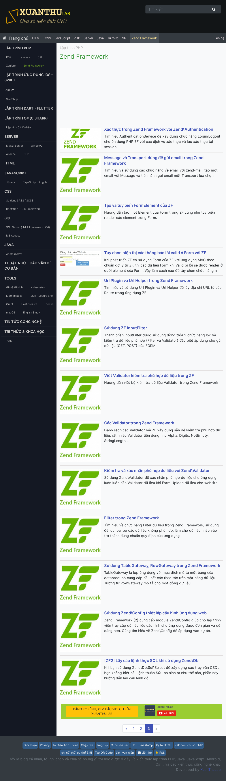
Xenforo (11, 65)
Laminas (24, 57)
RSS (162, 752)
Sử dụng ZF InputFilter (125, 328)
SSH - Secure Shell (42, 295)
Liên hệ (219, 38)
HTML (36, 38)
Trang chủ (18, 38)
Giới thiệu (30, 745)
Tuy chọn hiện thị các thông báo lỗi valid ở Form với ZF (155, 252)
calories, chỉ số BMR (189, 745)
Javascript (15, 173)
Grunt (9, 304)
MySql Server (14, 145)
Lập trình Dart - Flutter (28, 108)
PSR (8, 57)
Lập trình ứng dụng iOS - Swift (28, 77)
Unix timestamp (142, 745)
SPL (40, 57)
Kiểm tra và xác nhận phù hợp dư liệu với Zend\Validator (157, 470)
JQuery (10, 182)
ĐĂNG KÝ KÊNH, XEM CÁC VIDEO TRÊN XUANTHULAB (102, 711)
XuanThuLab (210, 769)
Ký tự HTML (164, 745)
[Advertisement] (141, 93)
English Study (31, 312)
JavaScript (62, 38)
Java (100, 38)
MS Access (13, 235)
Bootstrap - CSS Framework (23, 209)
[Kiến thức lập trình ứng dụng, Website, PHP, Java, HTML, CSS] (37, 16)
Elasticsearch (29, 304)
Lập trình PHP (17, 48)
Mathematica (14, 295)
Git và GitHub (14, 287)
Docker (49, 304)
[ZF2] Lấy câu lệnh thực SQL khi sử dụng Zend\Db (151, 660)
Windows (36, 145)
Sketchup (12, 99)
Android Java (14, 253)
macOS (10, 312)
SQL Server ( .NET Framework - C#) (28, 227)
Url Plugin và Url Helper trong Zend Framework (148, 280)
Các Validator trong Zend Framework (139, 423)
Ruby (9, 90)
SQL (125, 38)
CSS (48, 38)
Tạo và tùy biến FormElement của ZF (138, 205)
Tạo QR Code (104, 752)
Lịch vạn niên (125, 752)
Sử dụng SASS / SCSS (20, 200)
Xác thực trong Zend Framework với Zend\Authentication (158, 129)
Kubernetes (38, 287)
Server (88, 38)
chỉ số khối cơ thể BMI (76, 752)
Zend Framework (144, 38)
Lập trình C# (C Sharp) (26, 118)
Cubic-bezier (119, 745)
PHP (77, 38)
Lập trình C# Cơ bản (18, 127)
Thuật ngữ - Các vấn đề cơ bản (28, 265)
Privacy (45, 745)
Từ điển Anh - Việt (65, 745)
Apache (11, 154)
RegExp (102, 745)
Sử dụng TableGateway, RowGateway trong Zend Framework (162, 565)
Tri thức (113, 38)
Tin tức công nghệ (23, 321)
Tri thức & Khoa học (24, 331)
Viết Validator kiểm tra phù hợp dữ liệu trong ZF (149, 375)
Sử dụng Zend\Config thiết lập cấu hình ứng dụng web (155, 613)
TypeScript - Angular (35, 182)
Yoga (9, 340)
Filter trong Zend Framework (131, 518)
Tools (10, 278)
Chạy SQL (87, 745)
